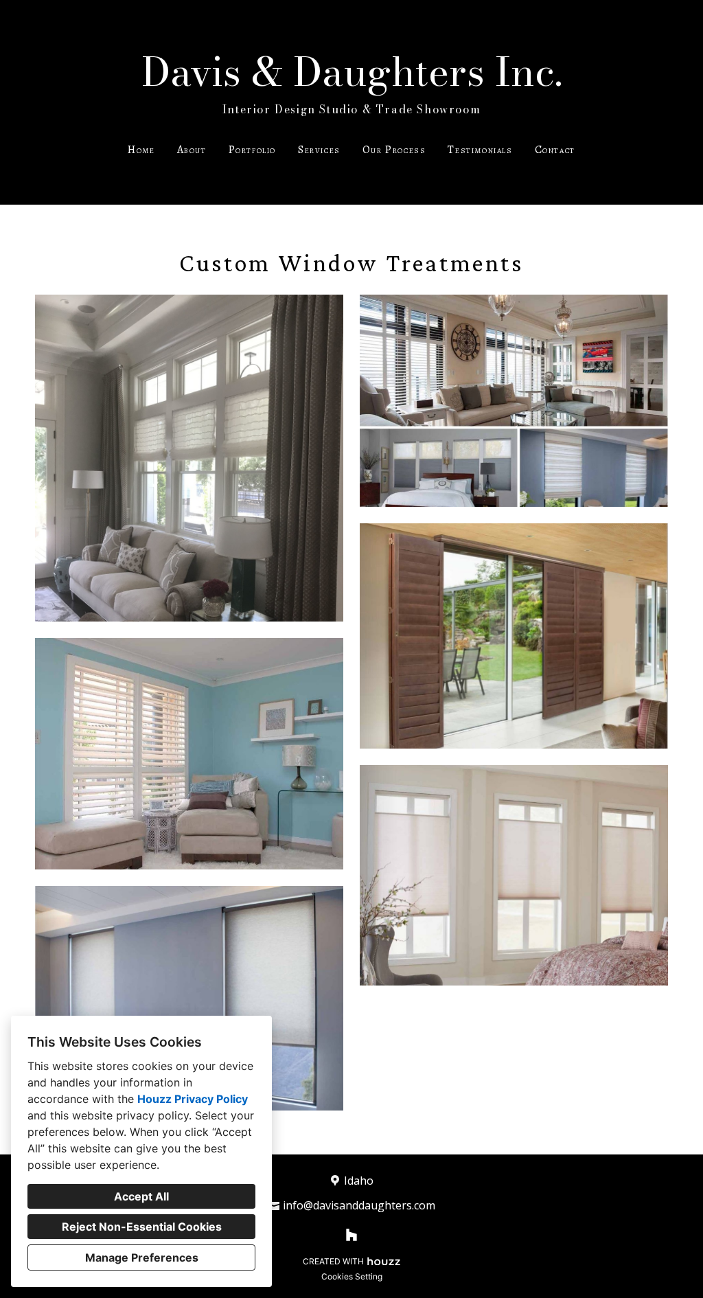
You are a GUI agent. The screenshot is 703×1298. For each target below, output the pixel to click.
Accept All (141, 1196)
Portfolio (252, 149)
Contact (555, 149)
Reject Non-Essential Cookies (142, 1226)
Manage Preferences (141, 1257)
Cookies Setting (351, 1276)
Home (141, 149)
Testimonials (480, 149)
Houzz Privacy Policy (192, 1099)
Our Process (394, 149)
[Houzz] (351, 1235)
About (192, 149)
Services (319, 149)
